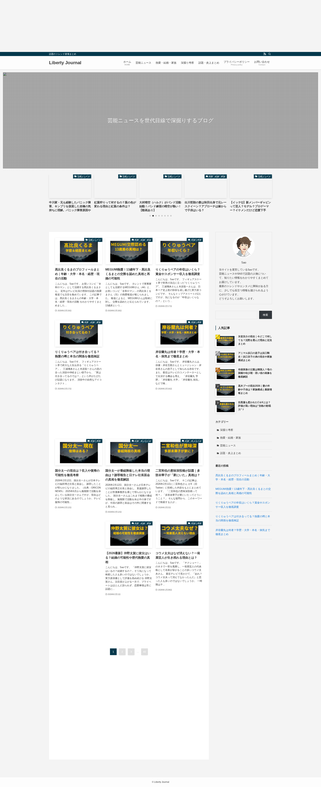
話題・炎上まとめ (230, 453)
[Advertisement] (111, 26)
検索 (265, 314)
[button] (150, 216)
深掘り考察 (226, 429)
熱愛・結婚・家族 (230, 437)
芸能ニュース (228, 445)
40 (144, 651)
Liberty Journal (65, 62)
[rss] (264, 54)
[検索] (269, 54)
